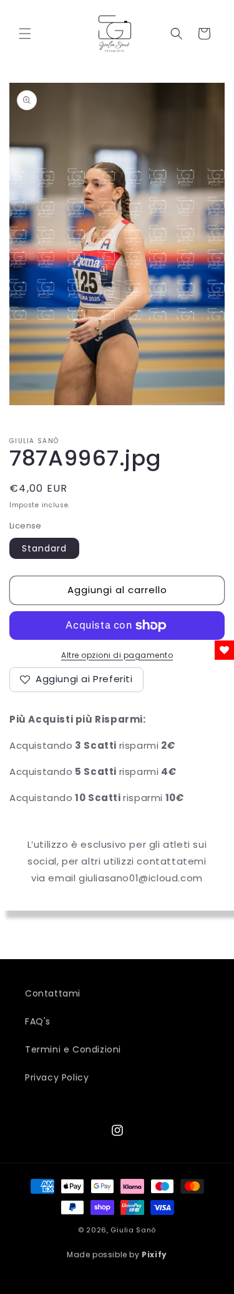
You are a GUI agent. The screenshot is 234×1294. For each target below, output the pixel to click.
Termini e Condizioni (73, 1049)
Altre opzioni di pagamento (117, 655)
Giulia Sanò (133, 1230)
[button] (25, 33)
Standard (44, 548)
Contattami (52, 993)
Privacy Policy (57, 1077)
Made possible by (117, 1254)
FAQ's (38, 1021)
